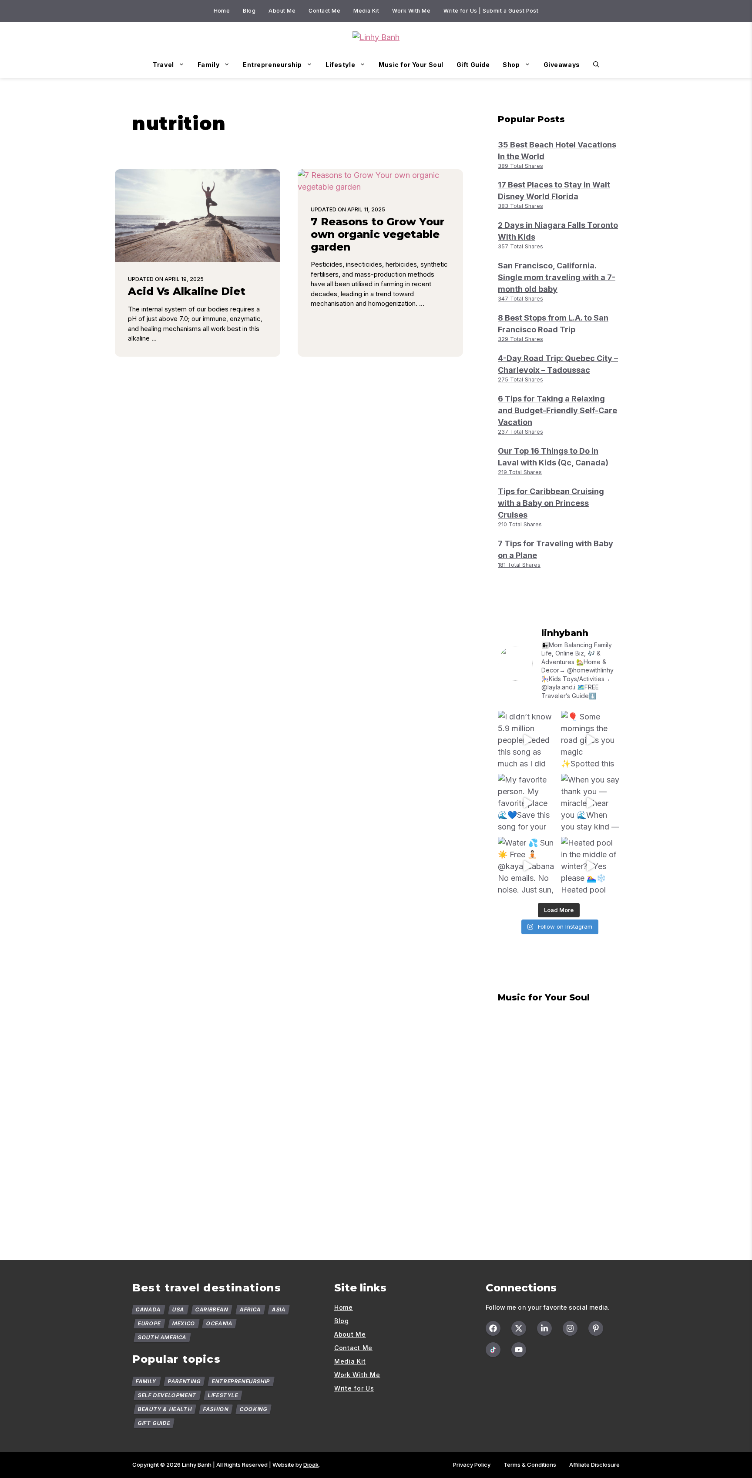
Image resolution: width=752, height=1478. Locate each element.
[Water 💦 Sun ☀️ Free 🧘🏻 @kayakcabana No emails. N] (527, 866)
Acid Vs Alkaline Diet (186, 291)
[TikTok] (493, 1349)
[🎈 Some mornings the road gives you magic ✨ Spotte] (590, 740)
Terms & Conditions (530, 1464)
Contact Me (324, 10)
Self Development (167, 1395)
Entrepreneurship (272, 64)
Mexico (183, 1323)
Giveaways (562, 64)
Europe (149, 1323)
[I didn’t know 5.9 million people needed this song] (527, 740)
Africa (250, 1309)
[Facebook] (493, 1328)
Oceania (219, 1323)
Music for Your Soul (411, 64)
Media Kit (366, 10)
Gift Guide (473, 64)
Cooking (253, 1409)
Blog (249, 10)
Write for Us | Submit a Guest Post (490, 10)
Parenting (184, 1381)
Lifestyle (340, 64)
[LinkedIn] (544, 1328)
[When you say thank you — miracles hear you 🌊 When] (590, 803)
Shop (511, 64)
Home (222, 10)
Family (208, 64)
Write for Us (354, 1388)
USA (178, 1309)
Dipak (311, 1464)
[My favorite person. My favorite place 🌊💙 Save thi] (527, 803)
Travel (163, 64)
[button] (596, 65)
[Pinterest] (595, 1328)
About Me (282, 10)
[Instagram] (570, 1328)
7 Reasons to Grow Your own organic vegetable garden (377, 234)
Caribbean (212, 1309)
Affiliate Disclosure (594, 1464)
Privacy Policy (471, 1464)
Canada (148, 1309)
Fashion (216, 1409)
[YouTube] (518, 1349)
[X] (518, 1328)
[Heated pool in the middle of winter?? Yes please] (590, 866)
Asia (279, 1309)
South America (162, 1337)
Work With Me (411, 10)
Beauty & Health (165, 1409)
